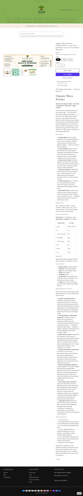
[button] (5, 9)
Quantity (57, 62)
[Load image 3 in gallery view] (24, 72)
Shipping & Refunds (33, 477)
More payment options (67, 77)
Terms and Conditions (34, 479)
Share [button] (58, 459)
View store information (62, 85)
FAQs (30, 475)
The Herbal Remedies (43, 493)
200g (70, 59)
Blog (5, 475)
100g (64, 59)
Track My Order (7, 477)
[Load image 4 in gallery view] (32, 72)
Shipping (64, 54)
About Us (6, 472)
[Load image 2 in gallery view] (16, 72)
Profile (30, 482)
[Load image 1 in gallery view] (7, 72)
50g (58, 59)
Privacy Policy (32, 472)
